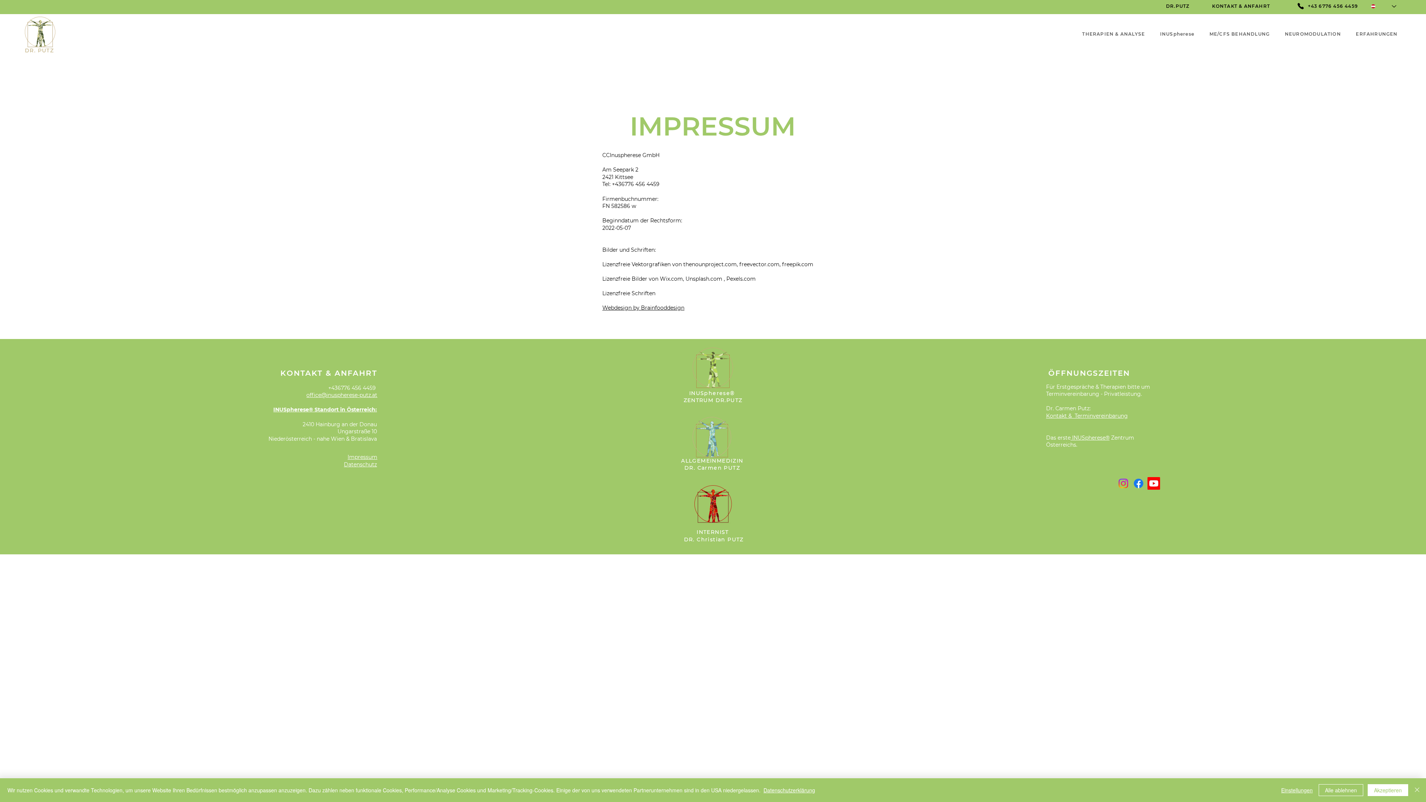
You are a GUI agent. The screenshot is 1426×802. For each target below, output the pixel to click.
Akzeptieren (1388, 790)
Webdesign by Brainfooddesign (643, 307)
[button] (1377, 33)
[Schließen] (1417, 790)
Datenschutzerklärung (789, 790)
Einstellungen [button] (1297, 790)
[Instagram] (1123, 483)
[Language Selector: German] (1383, 6)
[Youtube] (1153, 483)
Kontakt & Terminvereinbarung (1087, 416)
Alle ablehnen (1341, 790)
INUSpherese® (1091, 437)
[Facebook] (1138, 483)
